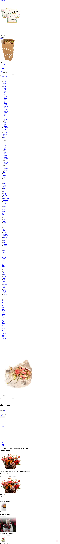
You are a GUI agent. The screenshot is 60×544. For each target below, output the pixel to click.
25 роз (5, 145)
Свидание (4, 202)
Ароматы (3, 263)
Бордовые (5, 122)
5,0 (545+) (4, 38)
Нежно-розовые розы (5, 284)
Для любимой (6, 109)
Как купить (3, 67)
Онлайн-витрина (4, 426)
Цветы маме (4, 131)
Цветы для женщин (5, 129)
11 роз (3, 271)
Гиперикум (5, 93)
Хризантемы (4, 232)
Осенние (4, 242)
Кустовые (5, 170)
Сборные (5, 116)
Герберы (4, 177)
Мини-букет (4, 86)
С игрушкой (4, 246)
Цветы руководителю (4, 261)
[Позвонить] (0, 397)
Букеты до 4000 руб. (6, 108)
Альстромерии (5, 217)
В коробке (5, 118)
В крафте (4, 248)
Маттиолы (5, 98)
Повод (2, 192)
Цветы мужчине (4, 260)
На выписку (4, 201)
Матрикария (5, 97)
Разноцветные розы (6, 158)
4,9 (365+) (1, 38)
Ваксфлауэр (4, 175)
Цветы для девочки (4, 256)
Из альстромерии (5, 80)
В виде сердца (6, 168)
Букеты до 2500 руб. (6, 107)
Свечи (4, 137)
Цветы (2, 171)
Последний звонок (5, 205)
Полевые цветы (6, 114)
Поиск (13, 74)
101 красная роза (6, 148)
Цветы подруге (5, 132)
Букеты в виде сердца (5, 235)
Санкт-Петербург (4, 64)
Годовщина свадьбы (5, 200)
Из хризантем (4, 85)
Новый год (4, 206)
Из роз (4, 84)
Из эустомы (3, 214)
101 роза (5, 149)
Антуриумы (4, 218)
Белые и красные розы (7, 151)
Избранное (5, 76)
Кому (2, 428)
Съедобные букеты (5, 245)
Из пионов (4, 83)
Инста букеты (4, 238)
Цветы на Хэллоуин (4, 332)
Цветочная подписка (5, 138)
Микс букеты (6, 110)
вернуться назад (2, 410)
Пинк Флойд (5, 163)
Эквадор (5, 161)
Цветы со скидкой (4, 320)
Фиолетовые (5, 126)
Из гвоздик (4, 81)
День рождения (5, 195)
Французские (4, 299)
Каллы (4, 181)
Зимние (5, 117)
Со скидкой (5, 166)
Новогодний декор (4, 338)
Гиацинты (5, 92)
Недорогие (5, 112)
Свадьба (3, 330)
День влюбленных (5, 194)
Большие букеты (6, 106)
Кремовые (5, 154)
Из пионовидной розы (4, 212)
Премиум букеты (6, 115)
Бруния (4, 174)
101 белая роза (4, 276)
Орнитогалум (3, 312)
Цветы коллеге (5, 130)
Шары (4, 139)
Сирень (4, 188)
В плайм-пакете (6, 120)
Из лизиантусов (5, 82)
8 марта (2, 322)
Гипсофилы (4, 222)
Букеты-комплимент (5, 237)
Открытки (3, 265)
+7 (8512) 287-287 (2, 71)
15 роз (5, 143)
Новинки (4, 241)
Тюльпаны (5, 103)
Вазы (3, 135)
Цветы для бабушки (5, 127)
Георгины (5, 91)
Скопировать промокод (3, 516)
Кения (4, 289)
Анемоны (5, 89)
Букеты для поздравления (6, 198)
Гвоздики (4, 219)
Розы (5, 100)
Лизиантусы (4, 182)
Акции (2, 69)
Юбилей (4, 204)
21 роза (4, 273)
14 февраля (3, 325)
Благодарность (5, 197)
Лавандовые (4, 283)
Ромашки (5, 101)
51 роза (5, 147)
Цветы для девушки (5, 128)
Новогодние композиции (5, 337)
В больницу (3, 327)
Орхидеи (4, 184)
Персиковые (5, 157)
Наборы (3, 264)
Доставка (3, 421)
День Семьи (3, 335)
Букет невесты (3, 79)
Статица (5, 102)
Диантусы (5, 96)
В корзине (5, 119)
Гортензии (5, 95)
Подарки (3, 133)
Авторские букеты (6, 105)
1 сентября (4, 193)
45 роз (5, 146)
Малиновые (5, 124)
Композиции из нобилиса (5, 336)
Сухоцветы (4, 189)
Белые (4, 250)
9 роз (5, 142)
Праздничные (4, 243)
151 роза (4, 278)
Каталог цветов (3, 419)
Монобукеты (4, 240)
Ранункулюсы (4, 186)
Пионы (5, 88)
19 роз (5, 144)
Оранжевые (5, 156)
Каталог (3, 76)
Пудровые (4, 286)
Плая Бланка (4, 292)
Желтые (4, 251)
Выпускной (4, 199)
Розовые (5, 125)
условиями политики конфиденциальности (18, 452)
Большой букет (5, 294)
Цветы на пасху (5, 203)
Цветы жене (3, 258)
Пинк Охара (4, 291)
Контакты (3, 68)
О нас (2, 66)
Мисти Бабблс (6, 162)
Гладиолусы (5, 94)
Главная (1, 76)
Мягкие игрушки (5, 134)
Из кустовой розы (4, 210)
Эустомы (5, 104)
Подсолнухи (5, 99)
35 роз (4, 274)
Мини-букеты (6, 111)
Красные (5, 123)
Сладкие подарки (4, 266)
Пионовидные (6, 169)
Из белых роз (3, 209)
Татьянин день (5, 196)
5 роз (3, 269)
